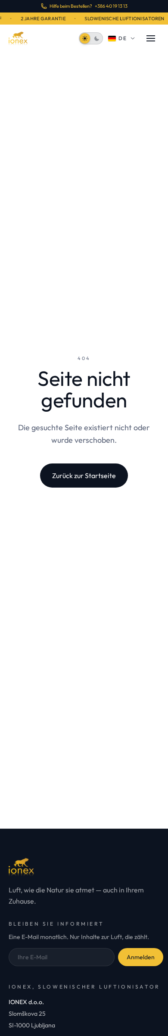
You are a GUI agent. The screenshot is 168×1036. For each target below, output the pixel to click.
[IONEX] (18, 38)
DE (123, 38)
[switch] (91, 38)
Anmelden (141, 957)
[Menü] (150, 38)
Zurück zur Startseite (84, 475)
